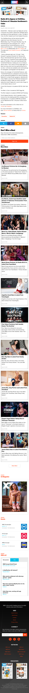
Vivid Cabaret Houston (14, 50)
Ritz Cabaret (21, 48)
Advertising (14, 615)
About (14, 620)
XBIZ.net (3, 555)
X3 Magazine (5, 477)
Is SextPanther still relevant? (10, 570)
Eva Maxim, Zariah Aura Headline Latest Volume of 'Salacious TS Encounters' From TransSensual (14, 201)
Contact (14, 617)
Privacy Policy (14, 622)
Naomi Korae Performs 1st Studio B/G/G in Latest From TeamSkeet (14, 263)
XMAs (21, 656)
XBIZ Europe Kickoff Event (10, 564)
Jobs (14, 560)
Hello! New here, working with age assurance (12, 592)
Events (3, 519)
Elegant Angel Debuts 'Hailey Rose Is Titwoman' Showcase (13, 419)
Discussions (6, 560)
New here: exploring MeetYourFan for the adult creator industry (13, 584)
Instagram (8, 106)
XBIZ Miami (21, 649)
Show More (14, 466)
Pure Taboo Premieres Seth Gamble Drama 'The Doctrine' (12, 325)
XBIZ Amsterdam (6, 524)
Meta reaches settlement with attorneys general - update (13, 577)
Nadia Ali (12, 116)
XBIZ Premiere (7, 654)
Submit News (14, 613)
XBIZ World (7, 651)
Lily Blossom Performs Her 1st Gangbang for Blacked (14, 167)
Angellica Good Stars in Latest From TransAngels (12, 296)
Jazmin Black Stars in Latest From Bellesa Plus (14, 450)
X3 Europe (5, 533)
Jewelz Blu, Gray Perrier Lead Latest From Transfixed (14, 389)
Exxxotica (4, 116)
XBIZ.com (7, 647)
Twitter (2, 106)
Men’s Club (4, 48)
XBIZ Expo (21, 654)
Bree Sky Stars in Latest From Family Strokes (13, 358)
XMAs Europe (5, 542)
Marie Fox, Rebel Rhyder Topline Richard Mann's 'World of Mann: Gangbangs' (14, 232)
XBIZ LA (21, 647)
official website (8, 110)
